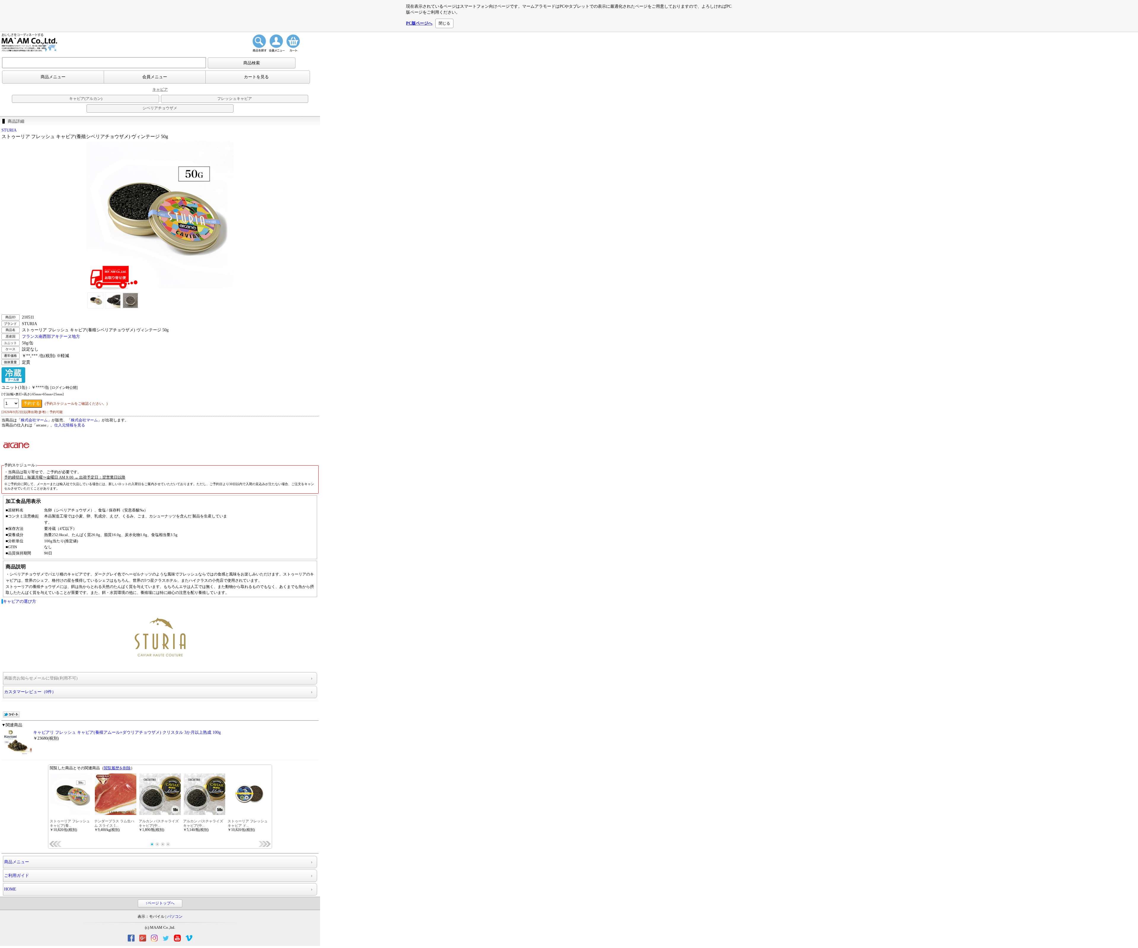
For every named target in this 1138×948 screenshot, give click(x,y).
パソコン (175, 917)
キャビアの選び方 (19, 601)
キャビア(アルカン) (85, 99)
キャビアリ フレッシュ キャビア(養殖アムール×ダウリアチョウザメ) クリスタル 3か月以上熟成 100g (127, 732)
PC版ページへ (419, 23)
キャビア (160, 89)
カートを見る (256, 77)
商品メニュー (53, 77)
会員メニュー (154, 77)
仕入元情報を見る (69, 425)
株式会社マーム (34, 420)
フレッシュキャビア (234, 99)
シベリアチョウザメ (160, 108)
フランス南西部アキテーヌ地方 (51, 336)
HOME (10, 889)
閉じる (444, 23)
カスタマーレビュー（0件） (30, 692)
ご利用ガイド (16, 875)
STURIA (9, 130)
